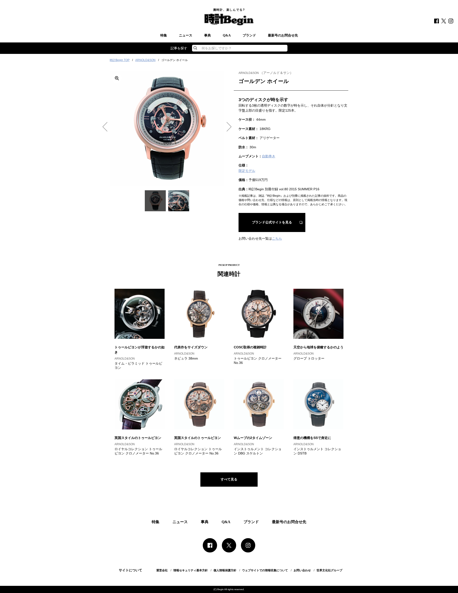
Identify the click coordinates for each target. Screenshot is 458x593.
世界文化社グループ (329, 570)
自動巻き (268, 156)
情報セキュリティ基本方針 (190, 570)
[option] (167, 128)
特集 (163, 35)
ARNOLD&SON (145, 60)
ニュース (185, 35)
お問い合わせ (302, 570)
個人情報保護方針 (224, 570)
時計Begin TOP (120, 60)
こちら (277, 238)
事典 (207, 35)
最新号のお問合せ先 (283, 35)
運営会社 (162, 570)
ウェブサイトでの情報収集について (265, 570)
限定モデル (247, 171)
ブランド (249, 35)
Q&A (227, 35)
